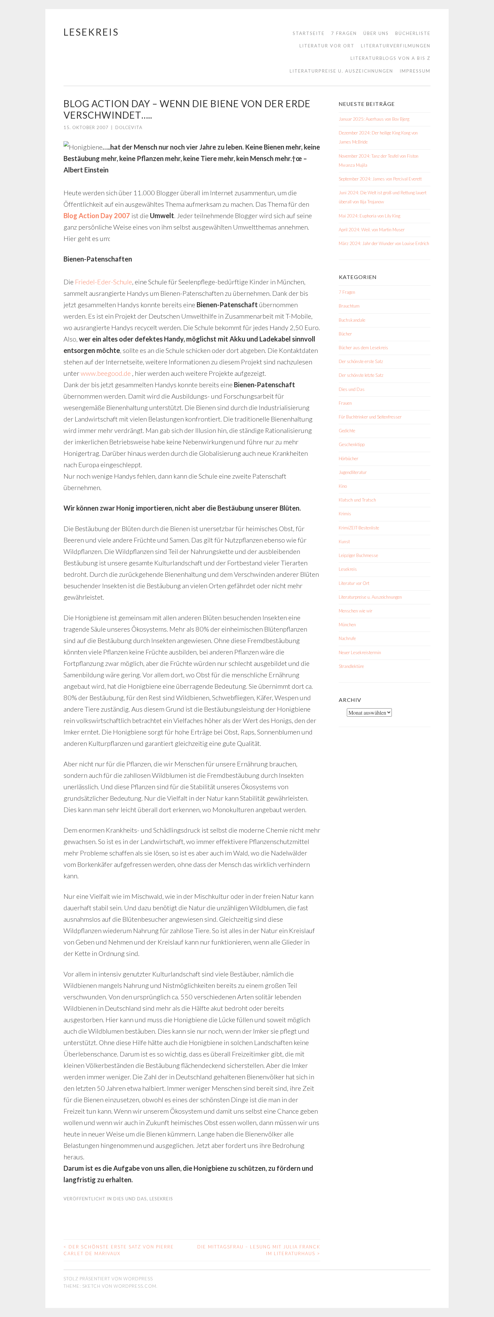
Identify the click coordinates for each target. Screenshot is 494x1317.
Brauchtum (349, 306)
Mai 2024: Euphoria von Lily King (369, 215)
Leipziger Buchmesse (358, 555)
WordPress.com (135, 1286)
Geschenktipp (352, 444)
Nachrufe (347, 638)
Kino (343, 486)
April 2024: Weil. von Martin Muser (372, 229)
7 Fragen (344, 33)
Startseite (309, 33)
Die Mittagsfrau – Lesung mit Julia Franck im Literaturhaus (258, 1250)
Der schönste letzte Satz (361, 375)
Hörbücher (348, 458)
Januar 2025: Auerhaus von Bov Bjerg (374, 119)
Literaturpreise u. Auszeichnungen (341, 71)
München (347, 624)
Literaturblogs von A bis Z (390, 58)
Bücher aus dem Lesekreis (363, 347)
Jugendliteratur (353, 472)
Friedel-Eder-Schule (103, 282)
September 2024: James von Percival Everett (380, 179)
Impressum (415, 71)
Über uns (376, 33)
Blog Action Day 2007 (97, 215)
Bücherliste (412, 33)
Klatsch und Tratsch (357, 500)
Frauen (345, 403)
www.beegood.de (106, 373)
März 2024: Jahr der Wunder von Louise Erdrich (384, 243)
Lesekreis (91, 32)
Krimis (345, 513)
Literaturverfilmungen (395, 45)
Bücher (345, 333)
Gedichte (347, 430)
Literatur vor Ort (327, 45)
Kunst (344, 541)
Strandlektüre (351, 666)
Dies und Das (130, 1198)
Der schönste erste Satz (361, 361)
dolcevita (128, 127)
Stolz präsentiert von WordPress (108, 1278)
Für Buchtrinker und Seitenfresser (370, 417)
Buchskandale (352, 320)
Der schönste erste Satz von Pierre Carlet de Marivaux (119, 1250)
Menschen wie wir (355, 610)
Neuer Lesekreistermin (360, 652)
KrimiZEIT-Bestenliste (359, 527)
